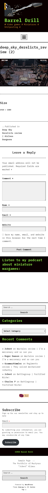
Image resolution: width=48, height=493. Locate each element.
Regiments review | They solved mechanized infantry (21, 366)
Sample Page (24, 460)
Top (24, 489)
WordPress (29, 485)
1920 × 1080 (5, 110)
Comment (7, 178)
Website (6, 225)
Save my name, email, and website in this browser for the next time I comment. (23, 237)
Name (6, 205)
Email (6, 215)
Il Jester (31, 487)
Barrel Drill (21, 20)
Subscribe (10, 442)
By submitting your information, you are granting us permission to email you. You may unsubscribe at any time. (22, 432)
